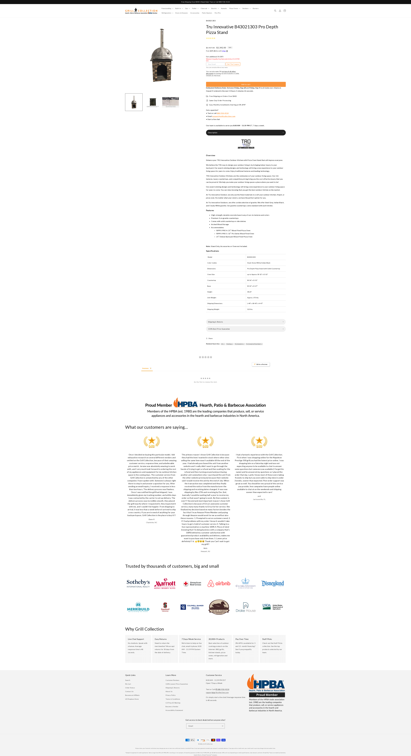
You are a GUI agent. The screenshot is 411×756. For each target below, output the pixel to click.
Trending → (230, 344)
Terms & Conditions (173, 699)
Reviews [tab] (145, 368)
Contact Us (129, 691)
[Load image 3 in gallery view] (170, 102)
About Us (169, 691)
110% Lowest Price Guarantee (177, 684)
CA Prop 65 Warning (173, 703)
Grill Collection (208, 744)
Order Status (130, 688)
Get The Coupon (233, 64)
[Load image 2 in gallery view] (152, 102)
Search (127, 680)
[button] (167, 8)
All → (222, 344)
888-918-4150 (223, 113)
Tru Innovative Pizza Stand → (254, 344)
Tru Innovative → (239, 344)
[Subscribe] (222, 726)
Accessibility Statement (174, 710)
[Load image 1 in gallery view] (133, 102)
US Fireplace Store (132, 699)
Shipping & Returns (173, 688)
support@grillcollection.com (223, 116)
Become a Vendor (172, 706)
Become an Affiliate (132, 695)
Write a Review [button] (261, 364)
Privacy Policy (171, 695)
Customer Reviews (172, 680)
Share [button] (210, 338)
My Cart (128, 684)
